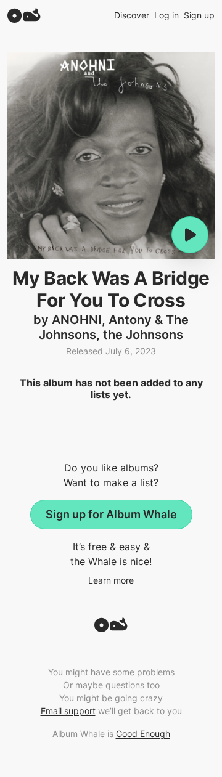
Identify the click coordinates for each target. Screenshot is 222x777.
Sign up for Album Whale (111, 514)
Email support (68, 711)
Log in (166, 15)
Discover (131, 15)
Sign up (199, 15)
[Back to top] (111, 628)
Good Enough (143, 733)
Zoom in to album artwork (111, 155)
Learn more (111, 580)
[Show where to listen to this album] (189, 234)
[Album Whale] (24, 15)
